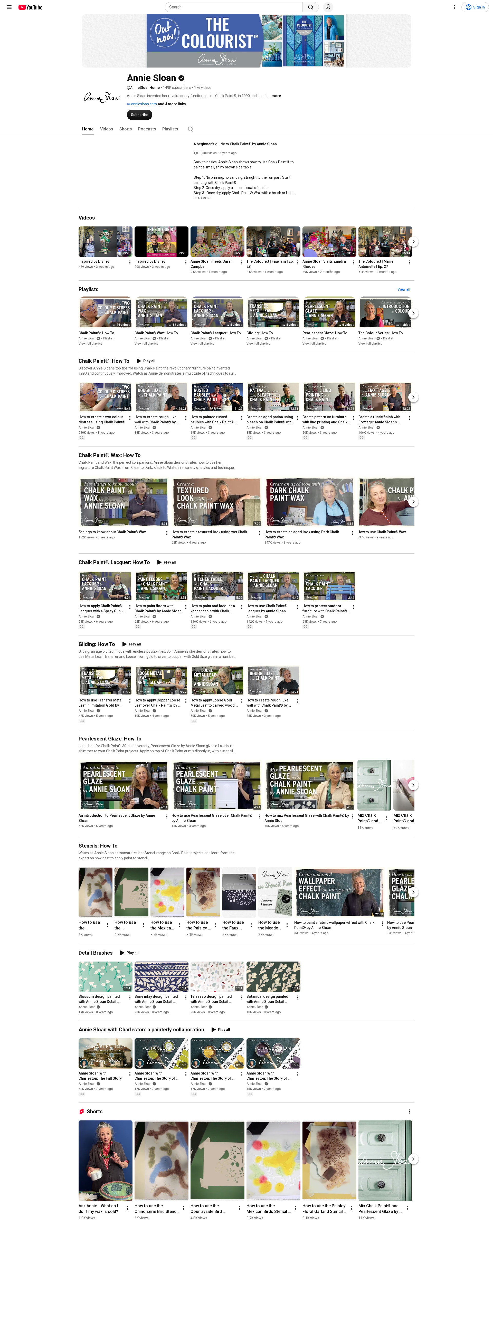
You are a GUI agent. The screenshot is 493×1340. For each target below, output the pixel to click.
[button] (202, 198)
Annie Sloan (87, 338)
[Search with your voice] (328, 7)
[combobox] (235, 7)
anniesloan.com (143, 104)
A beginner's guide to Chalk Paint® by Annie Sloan (235, 144)
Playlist (108, 338)
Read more (202, 198)
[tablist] (246, 129)
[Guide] (9, 7)
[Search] (310, 7)
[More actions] (130, 262)
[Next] (413, 241)
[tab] (88, 129)
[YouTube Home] (30, 7)
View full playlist (90, 343)
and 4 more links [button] (172, 104)
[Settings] (454, 7)
